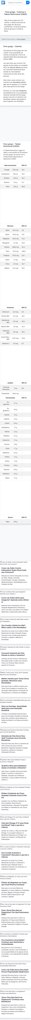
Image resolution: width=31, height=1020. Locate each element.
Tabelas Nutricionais (8, 39)
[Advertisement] (15, 123)
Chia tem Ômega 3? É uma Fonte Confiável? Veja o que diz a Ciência (15, 825)
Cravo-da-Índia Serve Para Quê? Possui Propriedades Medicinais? (15, 971)
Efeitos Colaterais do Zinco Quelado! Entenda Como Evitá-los (14, 795)
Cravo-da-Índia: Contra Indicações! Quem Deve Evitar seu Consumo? (13, 570)
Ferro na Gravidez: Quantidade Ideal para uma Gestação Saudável (14, 708)
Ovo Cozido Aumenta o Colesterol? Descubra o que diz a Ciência (15, 855)
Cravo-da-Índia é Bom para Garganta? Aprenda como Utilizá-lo (15, 600)
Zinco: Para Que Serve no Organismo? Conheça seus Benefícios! (12, 999)
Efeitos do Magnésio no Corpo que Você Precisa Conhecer (14, 883)
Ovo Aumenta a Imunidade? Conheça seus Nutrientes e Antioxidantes (13, 942)
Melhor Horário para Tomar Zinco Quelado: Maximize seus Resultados (15, 681)
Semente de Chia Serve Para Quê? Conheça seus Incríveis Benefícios (13, 738)
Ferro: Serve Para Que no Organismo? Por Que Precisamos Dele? (15, 912)
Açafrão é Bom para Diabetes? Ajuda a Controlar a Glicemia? (14, 767)
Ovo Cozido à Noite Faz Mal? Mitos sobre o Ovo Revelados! (13, 626)
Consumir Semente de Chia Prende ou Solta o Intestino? (13, 654)
